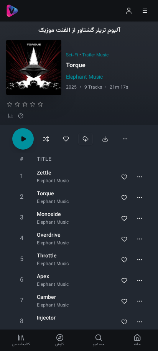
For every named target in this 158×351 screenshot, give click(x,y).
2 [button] (21, 197)
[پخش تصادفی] (46, 139)
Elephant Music (84, 77)
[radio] (9, 104)
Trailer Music (95, 55)
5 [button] (21, 259)
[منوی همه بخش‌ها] (145, 11)
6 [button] (21, 280)
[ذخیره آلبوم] (66, 139)
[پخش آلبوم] (23, 139)
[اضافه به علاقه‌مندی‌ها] (124, 177)
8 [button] (21, 321)
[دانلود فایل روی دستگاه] (105, 139)
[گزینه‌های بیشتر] (125, 139)
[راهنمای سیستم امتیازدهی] (20, 115)
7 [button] (21, 301)
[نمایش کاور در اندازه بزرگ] (33, 67)
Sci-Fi (72, 55)
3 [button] (21, 218)
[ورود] (129, 10)
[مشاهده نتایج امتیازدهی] (10, 115)
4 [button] (21, 239)
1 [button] (21, 176)
